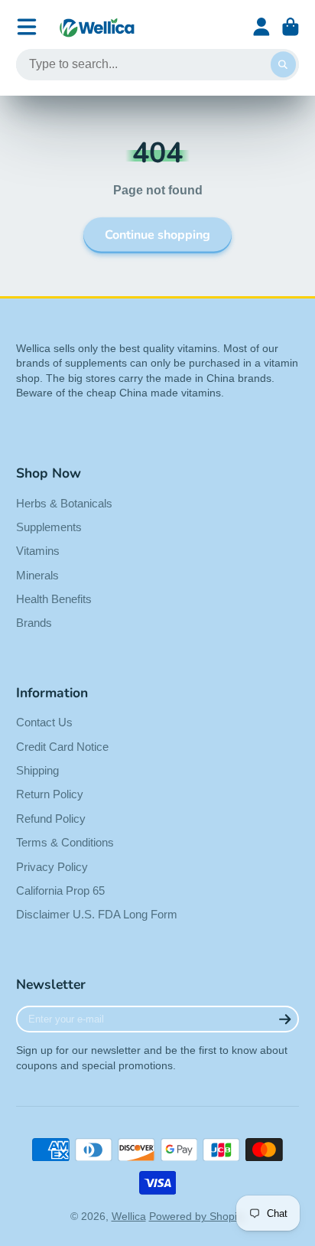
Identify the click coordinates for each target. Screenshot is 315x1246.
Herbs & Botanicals (64, 503)
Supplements (49, 526)
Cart (290, 27)
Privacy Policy (52, 866)
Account (261, 27)
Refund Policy (51, 818)
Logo (97, 27)
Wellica (129, 1216)
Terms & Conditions (65, 842)
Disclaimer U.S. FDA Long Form (96, 914)
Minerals (37, 575)
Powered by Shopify (197, 1216)
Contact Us (44, 722)
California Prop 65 (60, 890)
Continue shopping (157, 235)
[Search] (284, 65)
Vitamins (38, 550)
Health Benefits (54, 598)
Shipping (37, 770)
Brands (34, 622)
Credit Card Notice (62, 746)
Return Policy (49, 794)
